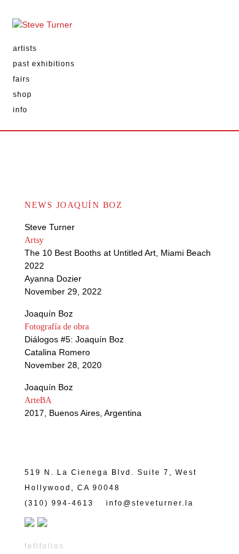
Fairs (21, 79)
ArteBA (38, 400)
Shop (22, 94)
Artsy (34, 240)
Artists (25, 48)
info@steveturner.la (150, 503)
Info (20, 110)
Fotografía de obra (57, 326)
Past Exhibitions (44, 64)
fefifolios (44, 546)
